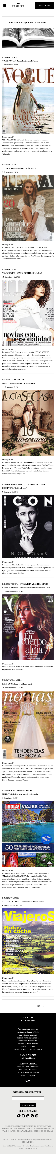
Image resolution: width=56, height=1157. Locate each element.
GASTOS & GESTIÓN (35, 1128)
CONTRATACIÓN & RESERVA (13, 1128)
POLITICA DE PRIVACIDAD (19, 1131)
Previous (5, 38)
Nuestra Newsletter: (28, 1092)
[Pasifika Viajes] (18, 5)
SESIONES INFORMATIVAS (39, 1126)
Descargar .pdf (7, 137)
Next (51, 38)
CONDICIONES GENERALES (42, 1131)
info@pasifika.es (28, 1057)
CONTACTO (44, 5)
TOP (39, 1005)
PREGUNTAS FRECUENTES (16, 1126)
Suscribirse (28, 1105)
